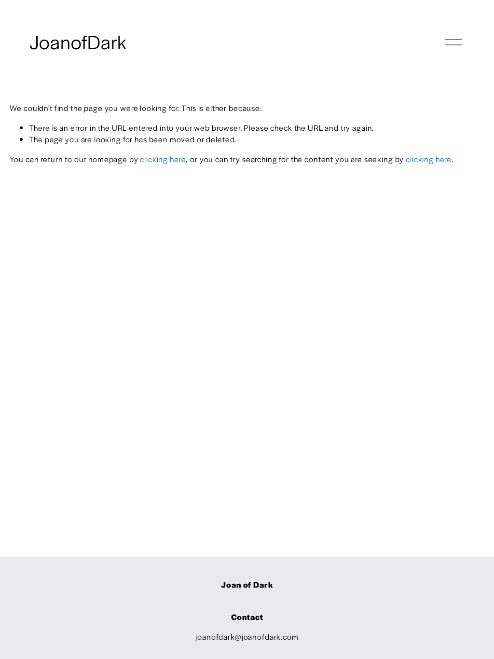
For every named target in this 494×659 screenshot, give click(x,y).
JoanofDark (77, 41)
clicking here (163, 159)
